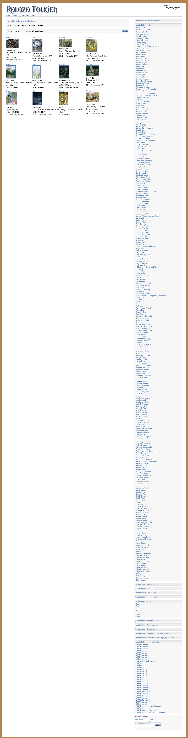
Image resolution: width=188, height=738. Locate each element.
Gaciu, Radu (141, 208)
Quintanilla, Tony (142, 455)
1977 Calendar (142, 651)
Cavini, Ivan (140, 130)
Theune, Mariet (142, 535)
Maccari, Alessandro (144, 365)
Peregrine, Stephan (143, 437)
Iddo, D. (139, 277)
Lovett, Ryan (141, 357)
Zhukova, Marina (142, 578)
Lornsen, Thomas (143, 355)
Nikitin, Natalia (141, 414)
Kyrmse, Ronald (142, 341)
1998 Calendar (142, 694)
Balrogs (139, 604)
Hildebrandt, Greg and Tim (146, 267)
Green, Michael (142, 238)
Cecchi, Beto (141, 132)
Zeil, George (141, 576)
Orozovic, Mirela (142, 422)
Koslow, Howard (142, 328)
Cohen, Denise (142, 144)
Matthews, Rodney (143, 375)
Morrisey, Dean (142, 406)
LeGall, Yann (141, 349)
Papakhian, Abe (142, 431)
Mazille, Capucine (143, 377)
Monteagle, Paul (142, 400)
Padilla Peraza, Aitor (144, 429)
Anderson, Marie (142, 58)
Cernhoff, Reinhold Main (145, 134)
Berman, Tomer (142, 91)
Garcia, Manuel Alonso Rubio (147, 216)
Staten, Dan (140, 514)
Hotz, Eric (139, 271)
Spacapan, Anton (143, 506)
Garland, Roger (142, 218)
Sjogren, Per (141, 492)
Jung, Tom (140, 298)
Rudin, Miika (141, 480)
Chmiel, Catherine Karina (146, 136)
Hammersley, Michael (144, 255)
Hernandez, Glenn (143, 259)
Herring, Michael (142, 261)
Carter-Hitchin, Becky (144, 128)
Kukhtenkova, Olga (143, 339)
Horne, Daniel (141, 269)
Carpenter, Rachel (143, 122)
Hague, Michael (142, 251)
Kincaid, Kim (141, 312)
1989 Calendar (142, 675)
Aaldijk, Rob (140, 28)
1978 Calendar (142, 653)
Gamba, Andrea (142, 212)
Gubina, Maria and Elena (146, 247)
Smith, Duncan (142, 496)
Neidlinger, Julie (142, 412)
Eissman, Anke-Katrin (144, 179)
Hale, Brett (140, 253)
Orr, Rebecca (141, 424)
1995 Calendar (142, 686)
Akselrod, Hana (142, 40)
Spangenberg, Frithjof (144, 508)
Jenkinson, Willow (143, 294)
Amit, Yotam (140, 56)
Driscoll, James (142, 169)
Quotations (24, 15)
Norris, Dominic (142, 416)
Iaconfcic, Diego (142, 275)
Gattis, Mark (141, 220)
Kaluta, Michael (142, 302)
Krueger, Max (141, 337)
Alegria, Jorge (141, 42)
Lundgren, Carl (142, 359)
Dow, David (140, 167)
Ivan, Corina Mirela (143, 283)
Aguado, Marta (142, 38)
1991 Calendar (142, 679)
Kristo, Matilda (141, 334)
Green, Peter (141, 240)
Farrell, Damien (142, 193)
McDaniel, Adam (142, 386)
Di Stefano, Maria (143, 163)
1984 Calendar (142, 665)
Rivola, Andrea (141, 469)
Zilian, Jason (141, 580)
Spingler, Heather (143, 510)
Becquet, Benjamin (143, 85)
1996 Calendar (142, 688)
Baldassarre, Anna (143, 69)
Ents (137, 606)
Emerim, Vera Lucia (144, 181)
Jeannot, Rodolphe (143, 292)
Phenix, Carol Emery (144, 443)
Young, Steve (141, 574)
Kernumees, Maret (143, 308)
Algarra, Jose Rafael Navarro (147, 46)
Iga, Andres (140, 281)
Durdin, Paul (141, 173)
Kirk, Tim (139, 314)
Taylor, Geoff (141, 533)
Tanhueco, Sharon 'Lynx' (146, 531)
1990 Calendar (142, 677)
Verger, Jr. (140, 551)
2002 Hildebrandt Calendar (147, 710)
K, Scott (139, 300)
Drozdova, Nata (142, 171)
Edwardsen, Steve (143, 177)
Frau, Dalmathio (142, 202)
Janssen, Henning (143, 289)
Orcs (138, 612)
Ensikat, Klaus (141, 185)
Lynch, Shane (141, 363)
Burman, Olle (141, 112)
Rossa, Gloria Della (143, 476)
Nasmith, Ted (141, 408)
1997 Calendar (142, 690)
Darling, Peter (141, 155)
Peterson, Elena (142, 439)
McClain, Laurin (142, 384)
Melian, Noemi (141, 390)
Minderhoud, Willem (144, 394)
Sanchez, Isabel (142, 482)
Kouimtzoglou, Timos (144, 330)
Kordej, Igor (140, 322)
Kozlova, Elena (142, 332)
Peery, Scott (140, 435)
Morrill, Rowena (142, 404)
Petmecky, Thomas (143, 441)
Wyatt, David (141, 568)
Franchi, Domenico (143, 199)
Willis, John (140, 566)
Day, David (140, 157)
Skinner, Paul (141, 494)
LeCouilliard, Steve (143, 345)
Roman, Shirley (142, 474)
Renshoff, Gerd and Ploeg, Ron (148, 461)
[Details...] (9, 37)
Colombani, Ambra (143, 146)
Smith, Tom (140, 498)
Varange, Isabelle (143, 545)
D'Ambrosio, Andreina (144, 150)
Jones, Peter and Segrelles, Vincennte (151, 296)
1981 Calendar (142, 659)
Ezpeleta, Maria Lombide (146, 191)
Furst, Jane (140, 206)
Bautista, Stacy (142, 77)
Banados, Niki (141, 71)
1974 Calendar (142, 645)
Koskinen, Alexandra (144, 326)
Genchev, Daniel (142, 226)
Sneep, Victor (141, 500)
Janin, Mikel (140, 287)
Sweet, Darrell (141, 529)
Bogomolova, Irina (143, 101)
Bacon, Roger (141, 62)
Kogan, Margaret (142, 318)
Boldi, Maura (141, 103)
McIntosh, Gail (141, 388)
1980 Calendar (142, 657)
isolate (138, 21)
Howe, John (140, 273)
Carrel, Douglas (142, 124)
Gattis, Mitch (141, 222)
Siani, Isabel (141, 490)
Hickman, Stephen (143, 265)
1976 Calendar (142, 649)
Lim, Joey (139, 353)
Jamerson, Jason (143, 285)
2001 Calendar (142, 704)
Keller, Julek (140, 306)
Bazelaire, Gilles (142, 83)
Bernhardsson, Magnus (145, 93)
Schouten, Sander (143, 488)
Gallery (15, 15)
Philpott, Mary (141, 445)
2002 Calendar (142, 708)
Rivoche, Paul (141, 467)
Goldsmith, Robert (143, 234)
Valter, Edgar (141, 543)
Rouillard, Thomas (143, 478)
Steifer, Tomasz (142, 516)
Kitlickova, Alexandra (144, 316)
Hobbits (139, 608)
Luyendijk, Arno (142, 361)
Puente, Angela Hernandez (146, 451)
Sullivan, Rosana (142, 527)
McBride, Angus (142, 382)
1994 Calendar (142, 684)
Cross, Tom (140, 148)
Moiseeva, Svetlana (144, 396)
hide (143, 25)
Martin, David (141, 371)
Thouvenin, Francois (144, 539)
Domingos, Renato (143, 165)
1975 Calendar (142, 647)
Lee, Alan (139, 347)
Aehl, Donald (141, 36)
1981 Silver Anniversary (145, 661)
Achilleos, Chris (142, 34)
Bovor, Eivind (141, 105)
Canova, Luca (141, 118)
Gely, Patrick (141, 224)
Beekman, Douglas (143, 87)
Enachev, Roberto (143, 183)
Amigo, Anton (141, 54)
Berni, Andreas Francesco (146, 95)
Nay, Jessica (141, 410)
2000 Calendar (142, 702)
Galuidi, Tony (141, 210)
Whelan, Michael (142, 557)
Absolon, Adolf (141, 32)
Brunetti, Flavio (142, 110)
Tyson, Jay (140, 541)
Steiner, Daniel (141, 519)
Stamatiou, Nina (142, 512)
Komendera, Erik (142, 320)
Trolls (138, 614)
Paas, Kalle (140, 426)
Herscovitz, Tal (141, 263)
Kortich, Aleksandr (143, 324)
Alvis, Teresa (141, 52)
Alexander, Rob (142, 44)
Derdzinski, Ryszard (144, 161)
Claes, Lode (140, 142)
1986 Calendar (142, 669)
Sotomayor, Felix (142, 504)
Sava (138, 486)
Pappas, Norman (142, 433)
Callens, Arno (141, 116)
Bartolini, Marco (142, 75)
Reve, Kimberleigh (143, 463)
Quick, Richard (142, 453)
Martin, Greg (141, 373)
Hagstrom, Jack (142, 249)
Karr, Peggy (140, 304)
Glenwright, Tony (142, 232)
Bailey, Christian (142, 65)
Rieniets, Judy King (143, 465)
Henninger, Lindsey (143, 257)
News (8, 15)
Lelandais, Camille (143, 351)
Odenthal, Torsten (143, 420)
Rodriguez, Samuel (143, 471)
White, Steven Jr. (142, 561)
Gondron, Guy (141, 236)
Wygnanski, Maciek (143, 572)
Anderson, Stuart (142, 60)
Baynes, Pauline (142, 79)
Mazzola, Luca (141, 379)
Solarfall (139, 502)
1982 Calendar (142, 663)
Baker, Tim (140, 67)
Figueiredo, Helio (143, 195)
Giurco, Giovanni (142, 230)
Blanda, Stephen (142, 97)
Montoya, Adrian (142, 402)
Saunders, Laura (142, 484)
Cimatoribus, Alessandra (145, 140)
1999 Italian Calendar (144, 700)
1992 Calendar (142, 681)
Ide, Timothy (141, 279)
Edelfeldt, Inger (142, 175)
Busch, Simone (142, 114)
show (143, 21)
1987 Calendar (142, 671)
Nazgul (138, 610)
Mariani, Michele (142, 367)
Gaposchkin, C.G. (143, 214)
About (33, 15)
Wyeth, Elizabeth (142, 570)
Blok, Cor (139, 99)
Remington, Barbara (144, 459)
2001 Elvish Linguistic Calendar (148, 706)
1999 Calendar (142, 698)
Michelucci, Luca (142, 392)
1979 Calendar (142, 655)
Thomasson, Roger (143, 537)
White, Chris (141, 559)
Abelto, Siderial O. (143, 30)
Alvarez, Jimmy (142, 48)
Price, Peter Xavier (143, 449)
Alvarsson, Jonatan (143, 50)
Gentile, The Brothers (144, 228)
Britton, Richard (142, 107)
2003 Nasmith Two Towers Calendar (150, 712)
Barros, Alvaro (141, 73)
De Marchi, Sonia (143, 159)
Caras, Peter (141, 120)
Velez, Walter (141, 549)
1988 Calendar (142, 673)
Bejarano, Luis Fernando (146, 89)
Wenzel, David (141, 555)
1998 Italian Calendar (144, 696)
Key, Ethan (140, 310)
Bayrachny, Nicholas (144, 81)
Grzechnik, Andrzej (143, 244)
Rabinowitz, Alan (142, 457)
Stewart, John (141, 521)
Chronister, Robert (143, 138)
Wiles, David (141, 564)
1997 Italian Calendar (144, 692)
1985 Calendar (142, 667)
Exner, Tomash (142, 189)
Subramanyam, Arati (144, 523)
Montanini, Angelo (143, 398)
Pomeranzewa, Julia (144, 447)
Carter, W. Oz (141, 126)
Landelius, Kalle (142, 343)
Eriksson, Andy (142, 187)
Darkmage (140, 152)
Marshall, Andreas (143, 369)
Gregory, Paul (141, 242)
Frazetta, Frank (142, 204)
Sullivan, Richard (142, 525)
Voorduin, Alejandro (143, 553)
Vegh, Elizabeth (142, 547)
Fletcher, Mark (141, 197)
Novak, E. (139, 418)
